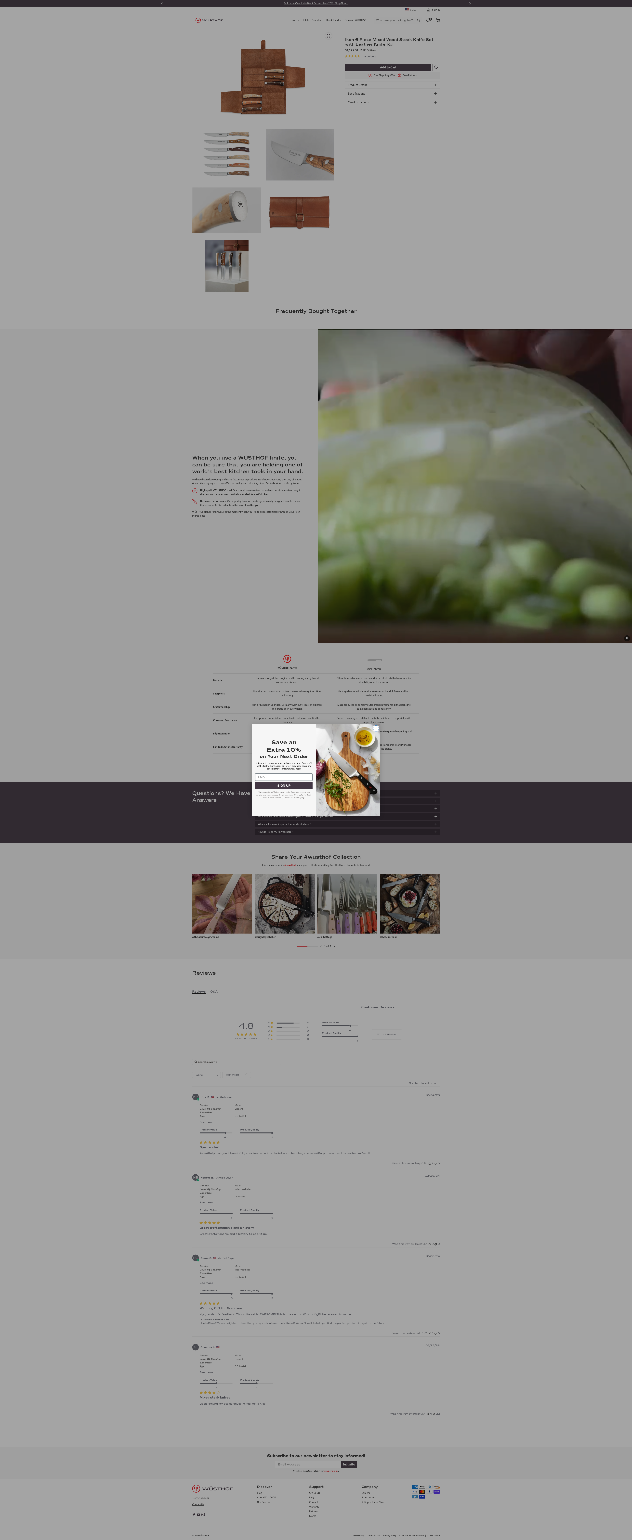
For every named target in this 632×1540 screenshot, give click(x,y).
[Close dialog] (376, 728)
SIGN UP (284, 785)
